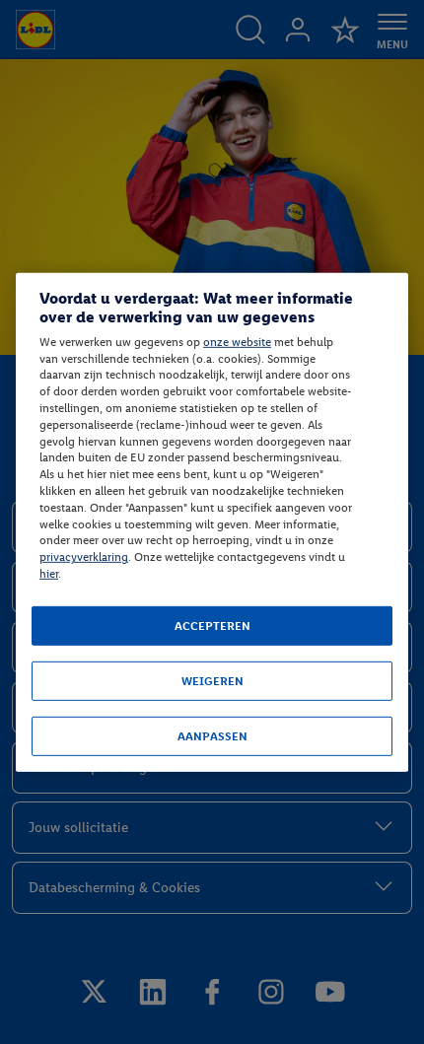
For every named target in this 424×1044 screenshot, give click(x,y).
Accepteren (212, 626)
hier (48, 574)
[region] (212, 521)
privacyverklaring (83, 557)
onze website (237, 342)
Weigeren (212, 681)
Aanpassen (212, 736)
